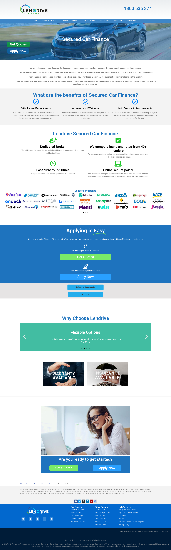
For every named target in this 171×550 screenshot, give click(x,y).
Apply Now (118, 21)
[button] (18, 44)
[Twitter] (79, 501)
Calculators (89, 21)
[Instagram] (83, 501)
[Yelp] (91, 501)
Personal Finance (49, 21)
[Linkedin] (87, 501)
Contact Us (131, 21)
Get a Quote (104, 21)
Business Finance (70, 21)
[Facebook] (76, 501)
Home (35, 21)
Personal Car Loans (49, 484)
